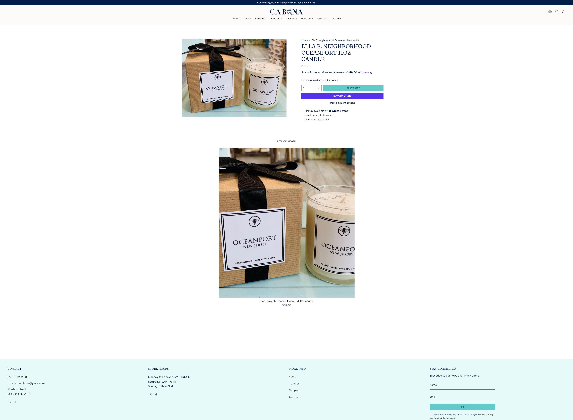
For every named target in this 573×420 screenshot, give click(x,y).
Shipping (294, 390)
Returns (293, 397)
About (292, 376)
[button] (236, 18)
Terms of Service (442, 418)
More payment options (342, 102)
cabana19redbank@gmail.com (26, 383)
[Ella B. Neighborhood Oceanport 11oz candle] (287, 223)
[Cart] (563, 11)
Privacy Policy (486, 414)
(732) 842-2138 (17, 377)
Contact (294, 383)
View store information (317, 119)
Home (304, 40)
